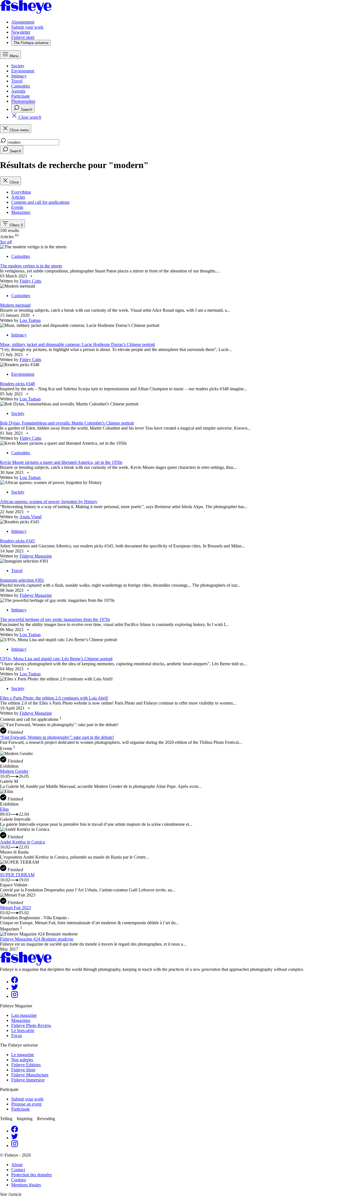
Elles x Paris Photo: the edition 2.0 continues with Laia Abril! (54, 698)
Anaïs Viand (30, 516)
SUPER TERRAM (17, 874)
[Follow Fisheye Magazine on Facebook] (14, 981)
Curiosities (20, 86)
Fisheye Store (23, 1069)
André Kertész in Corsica (22, 842)
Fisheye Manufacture (30, 1074)
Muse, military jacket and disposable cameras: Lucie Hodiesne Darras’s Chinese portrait (77, 344)
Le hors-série (22, 1030)
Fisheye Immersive (28, 1079)
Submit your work (27, 27)
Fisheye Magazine (36, 556)
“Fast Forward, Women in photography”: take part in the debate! (57, 737)
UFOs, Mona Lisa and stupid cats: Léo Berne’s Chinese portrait (56, 658)
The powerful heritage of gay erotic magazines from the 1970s (55, 619)
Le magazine (22, 1054)
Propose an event (26, 1104)
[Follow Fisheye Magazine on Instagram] (14, 996)
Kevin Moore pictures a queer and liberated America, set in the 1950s (61, 462)
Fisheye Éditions (26, 1064)
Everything (21, 192)
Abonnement (22, 22)
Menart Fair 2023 (15, 907)
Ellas (4, 809)
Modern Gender (14, 771)
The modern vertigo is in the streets (31, 265)
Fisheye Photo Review (31, 1025)
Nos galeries (22, 1059)
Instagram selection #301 (22, 580)
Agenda (18, 91)
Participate (20, 96)
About (16, 1164)
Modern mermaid (15, 305)
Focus (16, 1035)
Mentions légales (26, 1184)
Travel (16, 81)
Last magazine (24, 1015)
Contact (18, 1169)
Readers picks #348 (17, 383)
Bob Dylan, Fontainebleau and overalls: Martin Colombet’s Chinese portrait (67, 423)
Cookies (18, 1179)
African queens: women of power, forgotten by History (48, 501)
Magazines (20, 1020)
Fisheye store (22, 37)
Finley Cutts (30, 281)
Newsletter (20, 32)
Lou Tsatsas (30, 320)
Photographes (23, 101)
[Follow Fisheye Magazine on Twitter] (14, 988)
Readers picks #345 (17, 540)
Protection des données (31, 1174)
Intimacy (19, 76)
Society (17, 65)
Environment (22, 70)
